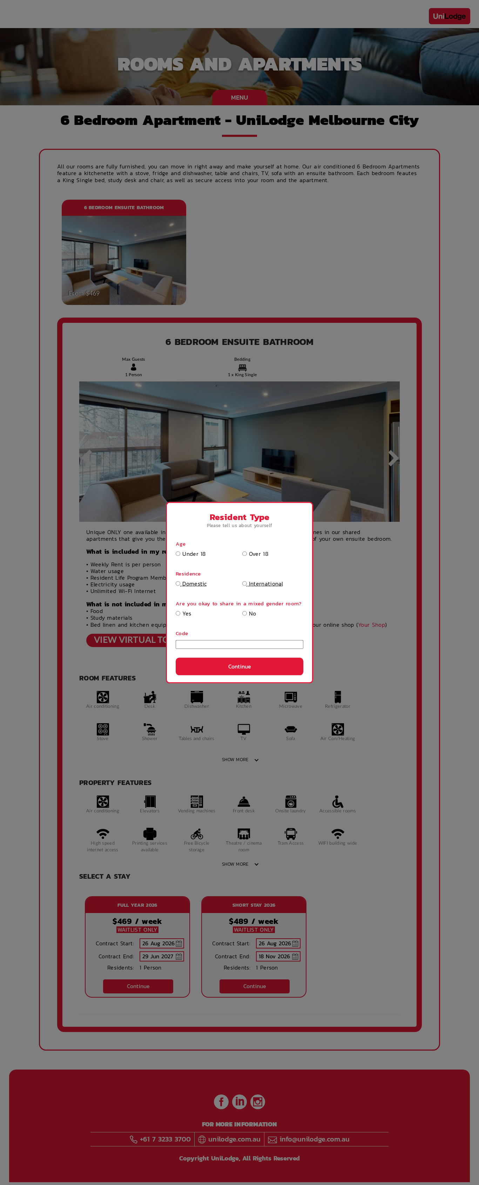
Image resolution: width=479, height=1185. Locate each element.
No (251, 613)
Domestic (193, 583)
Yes (185, 613)
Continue (239, 666)
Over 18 (257, 553)
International (265, 583)
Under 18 (193, 553)
